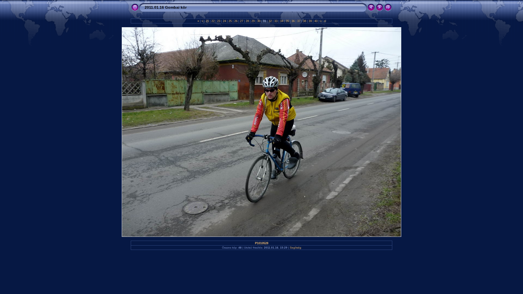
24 (224, 21)
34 (281, 21)
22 (213, 21)
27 (241, 21)
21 (207, 21)
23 (218, 21)
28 (247, 21)
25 (230, 21)
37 (298, 21)
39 (310, 21)
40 (316, 21)
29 (253, 21)
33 (275, 21)
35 (287, 21)
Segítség (295, 247)
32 (270, 21)
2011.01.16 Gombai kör (166, 7)
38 (304, 21)
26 (235, 21)
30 (258, 21)
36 (293, 21)
